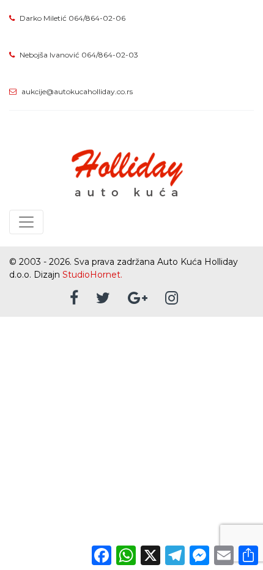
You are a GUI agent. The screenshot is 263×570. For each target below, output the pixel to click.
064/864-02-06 (97, 18)
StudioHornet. (92, 274)
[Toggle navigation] (26, 222)
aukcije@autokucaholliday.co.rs (77, 91)
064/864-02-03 (109, 54)
